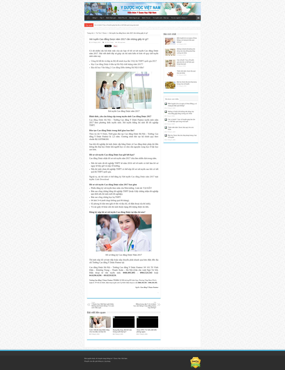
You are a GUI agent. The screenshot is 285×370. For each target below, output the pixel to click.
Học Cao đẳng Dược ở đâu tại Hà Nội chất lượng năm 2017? (117, 64)
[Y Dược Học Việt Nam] (142, 9)
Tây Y (102, 18)
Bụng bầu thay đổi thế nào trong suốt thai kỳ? (122, 331)
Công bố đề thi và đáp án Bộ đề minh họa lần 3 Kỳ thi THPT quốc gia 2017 (124, 61)
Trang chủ (88, 17)
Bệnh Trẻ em (146, 18)
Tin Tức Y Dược (101, 33)
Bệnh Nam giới (111, 18)
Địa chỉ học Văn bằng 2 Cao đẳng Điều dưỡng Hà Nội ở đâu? (117, 67)
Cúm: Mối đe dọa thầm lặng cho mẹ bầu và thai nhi (99, 331)
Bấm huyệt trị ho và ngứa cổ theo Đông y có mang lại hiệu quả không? (187, 40)
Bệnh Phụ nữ (122, 18)
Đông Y (95, 18)
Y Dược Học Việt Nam (120, 358)
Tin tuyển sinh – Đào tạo (161, 18)
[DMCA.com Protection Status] (195, 362)
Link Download (102, 179)
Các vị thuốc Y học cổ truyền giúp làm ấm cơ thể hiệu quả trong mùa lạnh (185, 62)
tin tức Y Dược (100, 134)
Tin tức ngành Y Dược (178, 18)
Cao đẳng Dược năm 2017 (142, 176)
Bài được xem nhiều (172, 99)
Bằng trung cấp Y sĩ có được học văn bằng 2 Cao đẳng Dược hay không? (144, 305)
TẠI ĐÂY (147, 188)
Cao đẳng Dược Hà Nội (100, 120)
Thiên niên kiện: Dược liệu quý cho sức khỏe (107, 25)
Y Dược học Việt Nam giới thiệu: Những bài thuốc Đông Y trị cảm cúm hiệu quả (103, 305)
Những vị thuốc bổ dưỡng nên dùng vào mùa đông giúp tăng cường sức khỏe (186, 51)
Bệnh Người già (134, 18)
